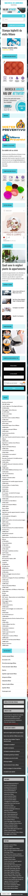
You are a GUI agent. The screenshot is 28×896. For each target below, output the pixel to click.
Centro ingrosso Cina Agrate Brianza (12, 406)
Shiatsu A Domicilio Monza (10, 825)
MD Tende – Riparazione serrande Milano (13, 597)
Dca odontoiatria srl (7, 614)
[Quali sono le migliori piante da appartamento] (13, 262)
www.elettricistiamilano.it (10, 785)
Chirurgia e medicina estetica (10, 551)
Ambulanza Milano (8, 810)
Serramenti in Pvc (6, 660)
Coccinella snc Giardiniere (9, 500)
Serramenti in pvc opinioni (9, 771)
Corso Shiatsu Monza (9, 819)
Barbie (4, 593)
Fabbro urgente (6, 554)
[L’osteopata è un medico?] (6, 311)
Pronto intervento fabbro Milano (9, 667)
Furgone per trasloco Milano (10, 635)
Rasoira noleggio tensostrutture (11, 574)
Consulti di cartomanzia (18, 316)
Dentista (4, 670)
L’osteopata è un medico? (18, 308)
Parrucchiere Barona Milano (11, 888)
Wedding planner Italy (9, 857)
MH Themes (21, 894)
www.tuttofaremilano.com (10, 792)
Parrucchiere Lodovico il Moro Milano (13, 832)
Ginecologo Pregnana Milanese (12, 870)
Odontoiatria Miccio (8, 570)
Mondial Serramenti (7, 533)
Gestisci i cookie (6, 893)
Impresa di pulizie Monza (10, 798)
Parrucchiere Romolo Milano (11, 886)
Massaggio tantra (7, 601)
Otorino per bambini (8, 761)
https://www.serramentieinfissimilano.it (14, 855)
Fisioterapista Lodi (6, 691)
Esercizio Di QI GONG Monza (11, 817)
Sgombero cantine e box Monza (11, 442)
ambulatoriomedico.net (9, 807)
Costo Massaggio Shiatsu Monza (12, 821)
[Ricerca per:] (14, 706)
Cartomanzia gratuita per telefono (11, 754)
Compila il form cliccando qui (11, 724)
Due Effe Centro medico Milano (11, 417)
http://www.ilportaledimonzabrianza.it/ (13, 850)
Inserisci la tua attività (8, 433)
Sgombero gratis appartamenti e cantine (13, 512)
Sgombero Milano (8, 846)
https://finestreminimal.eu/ (10, 812)
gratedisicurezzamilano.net (10, 883)
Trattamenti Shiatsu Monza (11, 826)
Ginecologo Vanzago (9, 874)
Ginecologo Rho (8, 864)
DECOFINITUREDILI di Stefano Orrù (12, 469)
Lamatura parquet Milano (8, 656)
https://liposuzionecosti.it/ (10, 816)
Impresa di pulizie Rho (9, 863)
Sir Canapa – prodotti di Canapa (11, 493)
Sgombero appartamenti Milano (9, 674)
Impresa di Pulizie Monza (9, 446)
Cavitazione (5, 581)
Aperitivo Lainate (7, 421)
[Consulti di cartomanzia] (6, 319)
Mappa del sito (6, 524)
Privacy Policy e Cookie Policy (10, 485)
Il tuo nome (13, 365)
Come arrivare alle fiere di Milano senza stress (19, 292)
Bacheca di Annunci (7, 402)
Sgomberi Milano (6, 688)
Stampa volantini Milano (10, 830)
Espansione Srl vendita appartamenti (12, 481)
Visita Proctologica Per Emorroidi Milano (13, 577)
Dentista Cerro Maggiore (10, 877)
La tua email (13, 373)
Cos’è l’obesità (6, 547)
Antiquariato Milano (6, 677)
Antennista (5, 489)
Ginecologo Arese (16, 864)
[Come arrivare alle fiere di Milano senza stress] (6, 294)
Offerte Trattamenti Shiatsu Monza (13, 823)
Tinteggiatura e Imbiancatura (11, 801)
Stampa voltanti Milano (10, 859)
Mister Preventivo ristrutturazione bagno (13, 520)
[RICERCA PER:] (14, 19)
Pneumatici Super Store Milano (10, 425)
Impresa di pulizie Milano (9, 585)
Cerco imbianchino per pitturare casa (12, 496)
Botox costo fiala (7, 414)
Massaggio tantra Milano (10, 834)
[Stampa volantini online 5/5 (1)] (14, 45)
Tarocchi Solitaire (7, 543)
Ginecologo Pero (17, 875)
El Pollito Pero (6, 566)
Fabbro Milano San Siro (8, 624)
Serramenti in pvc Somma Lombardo (13, 854)
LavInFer (4, 562)
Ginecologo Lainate (9, 866)
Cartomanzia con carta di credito (11, 758)
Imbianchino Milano (6, 681)
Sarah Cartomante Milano (9, 504)
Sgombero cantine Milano (10, 845)
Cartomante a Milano (8, 450)
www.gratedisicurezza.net (10, 787)
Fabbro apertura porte (8, 632)
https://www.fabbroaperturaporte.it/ (13, 828)
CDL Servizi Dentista (8, 473)
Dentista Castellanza (14, 881)
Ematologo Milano (8, 852)
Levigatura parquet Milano (9, 429)
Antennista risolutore (8, 628)
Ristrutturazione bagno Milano (9, 663)
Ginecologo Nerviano (15, 868)
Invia (13, 388)
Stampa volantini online (9, 48)
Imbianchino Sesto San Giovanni (12, 803)
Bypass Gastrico (6, 643)
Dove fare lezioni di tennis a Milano (11, 765)
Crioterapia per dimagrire (9, 516)
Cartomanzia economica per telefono (12, 751)
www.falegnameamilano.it (10, 788)
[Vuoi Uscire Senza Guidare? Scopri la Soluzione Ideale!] (6, 302)
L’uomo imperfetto (7, 605)
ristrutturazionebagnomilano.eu (12, 808)
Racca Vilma (5, 508)
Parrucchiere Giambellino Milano (12, 884)
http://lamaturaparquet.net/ (11, 814)
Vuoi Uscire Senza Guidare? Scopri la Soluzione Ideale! (19, 300)
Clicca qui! (5, 165)
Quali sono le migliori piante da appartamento (13, 267)
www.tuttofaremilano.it (10, 790)
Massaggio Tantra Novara (9, 410)
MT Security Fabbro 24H (9, 558)
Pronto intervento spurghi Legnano (13, 861)
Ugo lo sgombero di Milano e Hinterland (13, 589)
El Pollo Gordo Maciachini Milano (11, 639)
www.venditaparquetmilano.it (11, 783)
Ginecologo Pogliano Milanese (11, 872)
